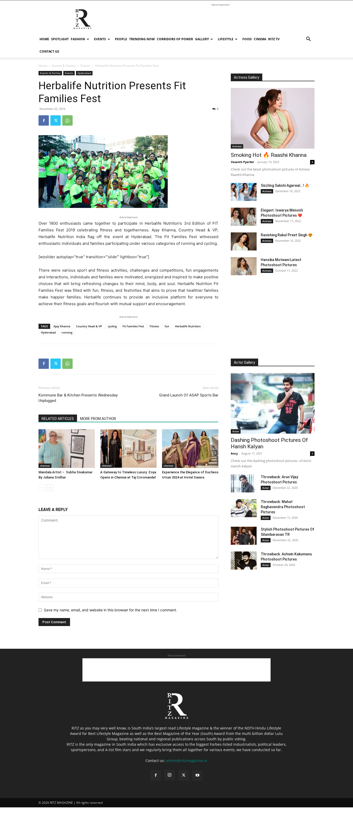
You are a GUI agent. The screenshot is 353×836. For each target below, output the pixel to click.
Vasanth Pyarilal (242, 162)
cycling (112, 326)
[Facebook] (44, 120)
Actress (237, 146)
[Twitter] (55, 120)
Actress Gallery (246, 77)
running (67, 332)
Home (44, 39)
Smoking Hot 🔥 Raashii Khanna (268, 155)
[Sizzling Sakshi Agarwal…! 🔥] (244, 192)
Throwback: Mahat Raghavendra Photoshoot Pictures (283, 507)
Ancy (234, 453)
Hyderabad (84, 73)
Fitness (154, 326)
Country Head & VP (89, 326)
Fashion (78, 39)
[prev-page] (42, 487)
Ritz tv (274, 39)
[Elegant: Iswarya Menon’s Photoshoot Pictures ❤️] (244, 217)
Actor (235, 431)
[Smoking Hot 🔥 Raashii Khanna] (272, 118)
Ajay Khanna (61, 326)
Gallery (202, 39)
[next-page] (50, 487)
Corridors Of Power (175, 39)
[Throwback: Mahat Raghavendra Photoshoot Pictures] (244, 508)
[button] (308, 39)
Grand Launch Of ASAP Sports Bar (188, 395)
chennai (45, 465)
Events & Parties (64, 65)
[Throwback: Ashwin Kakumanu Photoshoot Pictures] (244, 560)
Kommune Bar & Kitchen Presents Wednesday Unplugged (78, 398)
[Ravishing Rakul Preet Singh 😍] (244, 241)
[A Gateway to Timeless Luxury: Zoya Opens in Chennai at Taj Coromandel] (128, 448)
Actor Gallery (244, 362)
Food (247, 39)
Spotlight (60, 39)
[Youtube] (197, 775)
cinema (260, 39)
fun (167, 326)
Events (100, 39)
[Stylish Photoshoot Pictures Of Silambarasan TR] (244, 536)
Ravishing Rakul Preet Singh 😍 (286, 235)
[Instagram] (169, 775)
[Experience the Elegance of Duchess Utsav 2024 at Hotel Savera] (190, 448)
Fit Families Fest (133, 326)
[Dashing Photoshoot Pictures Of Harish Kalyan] (272, 403)
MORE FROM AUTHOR (98, 419)
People (121, 39)
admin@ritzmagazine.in (186, 760)
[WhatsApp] (67, 120)
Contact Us (49, 51)
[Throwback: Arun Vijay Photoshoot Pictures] (244, 483)
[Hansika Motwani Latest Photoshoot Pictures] (244, 266)
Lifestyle (225, 39)
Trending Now (142, 39)
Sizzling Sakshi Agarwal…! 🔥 (285, 185)
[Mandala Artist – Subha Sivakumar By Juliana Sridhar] (67, 448)
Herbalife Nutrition (188, 326)
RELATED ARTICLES (58, 419)
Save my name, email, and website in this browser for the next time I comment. (110, 610)
